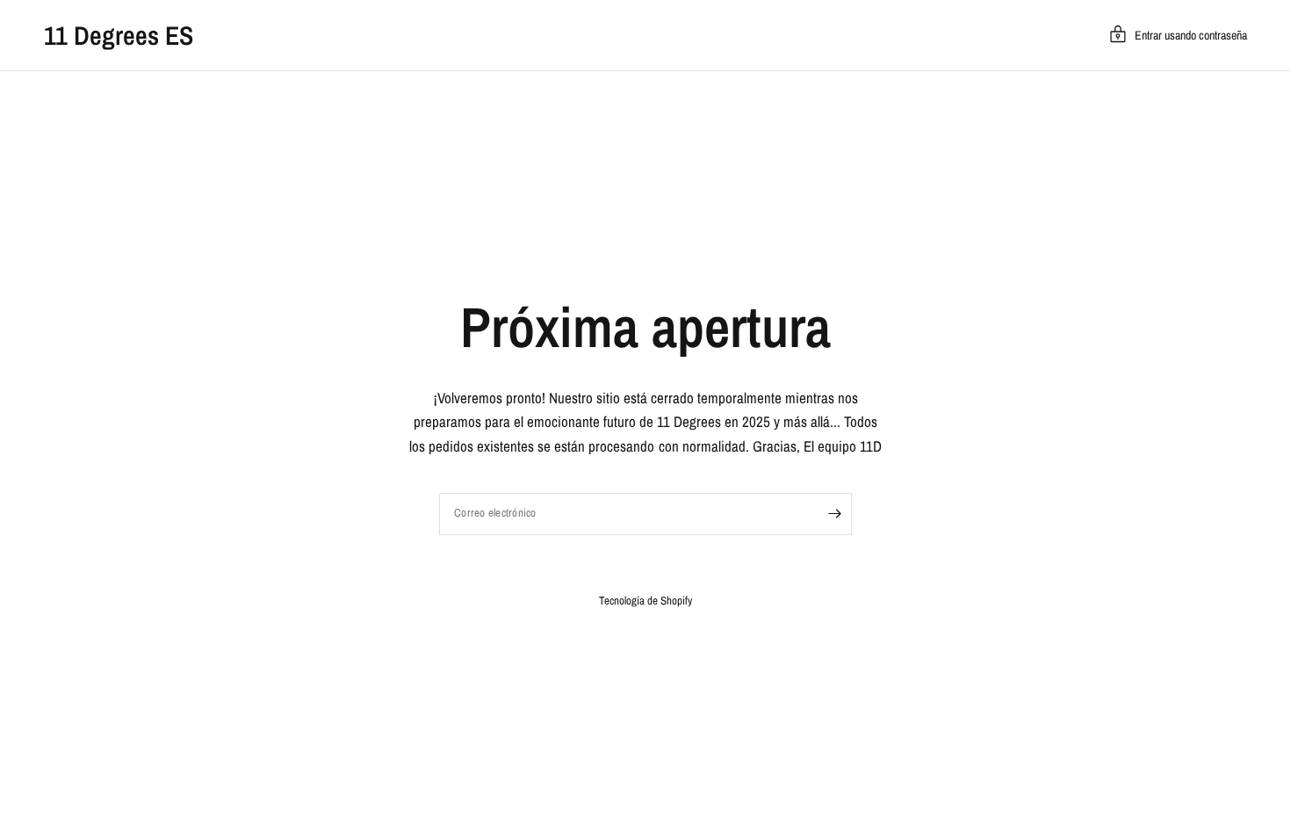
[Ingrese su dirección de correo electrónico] (834, 514)
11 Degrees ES (118, 35)
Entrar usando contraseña (1191, 35)
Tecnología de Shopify (645, 600)
